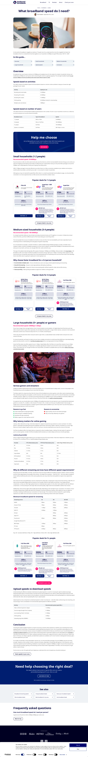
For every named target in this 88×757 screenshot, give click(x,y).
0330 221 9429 (28, 309)
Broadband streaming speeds (22, 693)
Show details (62, 754)
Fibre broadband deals (20, 697)
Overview (17, 61)
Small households (40, 61)
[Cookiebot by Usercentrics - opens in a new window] (8, 755)
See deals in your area (44, 583)
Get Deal (22, 216)
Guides (49, 7)
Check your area (69, 2)
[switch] (34, 755)
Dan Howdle (40, 14)
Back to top (18, 719)
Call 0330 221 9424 (44, 676)
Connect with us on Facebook (46, 741)
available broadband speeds (20, 632)
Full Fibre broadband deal (37, 341)
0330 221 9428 (49, 216)
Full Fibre (70, 632)
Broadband (44, 7)
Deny (78, 749)
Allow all (78, 745)
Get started (44, 147)
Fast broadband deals (62, 697)
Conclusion (59, 65)
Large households (19, 65)
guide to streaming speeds (56, 398)
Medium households (61, 61)
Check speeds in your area (22, 654)
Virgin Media (68, 251)
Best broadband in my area (42, 697)
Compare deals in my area (44, 223)
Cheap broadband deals (41, 693)
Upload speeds (39, 65)
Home (38, 7)
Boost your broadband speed (63, 693)
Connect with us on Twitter (42, 741)
